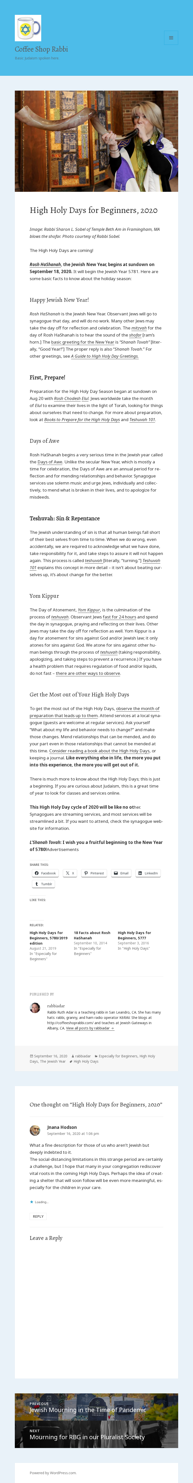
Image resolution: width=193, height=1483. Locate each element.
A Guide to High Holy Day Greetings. (105, 356)
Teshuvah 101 (142, 419)
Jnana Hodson (62, 1127)
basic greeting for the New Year (82, 342)
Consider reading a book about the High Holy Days (99, 751)
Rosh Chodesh (67, 398)
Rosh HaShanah (45, 264)
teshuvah (60, 617)
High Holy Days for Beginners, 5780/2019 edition (48, 938)
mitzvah (139, 328)
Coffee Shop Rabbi (41, 49)
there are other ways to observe (88, 673)
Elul (85, 398)
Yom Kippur (89, 610)
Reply (38, 1216)
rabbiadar (83, 1056)
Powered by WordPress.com (53, 1472)
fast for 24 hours (119, 617)
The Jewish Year (53, 1061)
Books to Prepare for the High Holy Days (82, 419)
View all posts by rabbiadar (88, 1028)
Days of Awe (49, 462)
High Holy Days (86, 1061)
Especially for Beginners (118, 1056)
